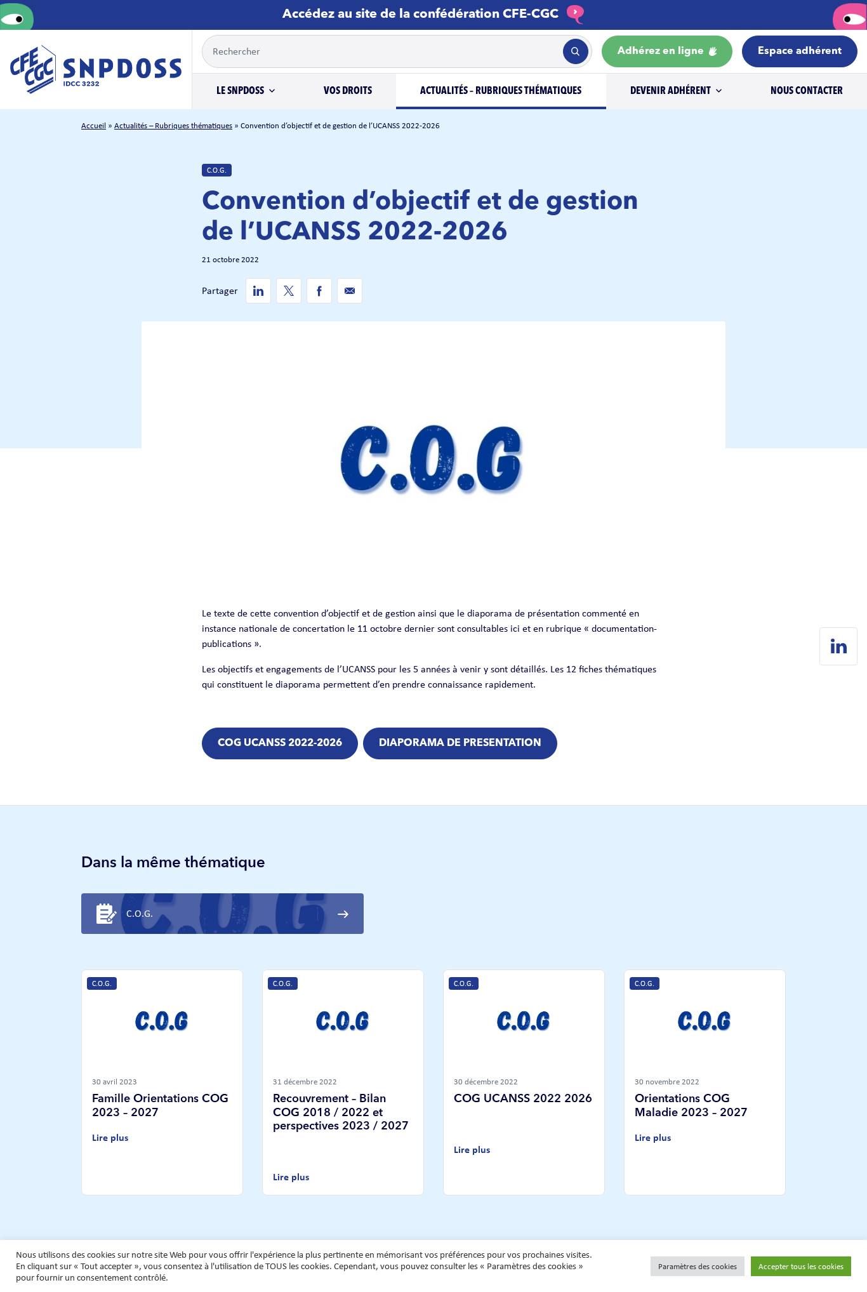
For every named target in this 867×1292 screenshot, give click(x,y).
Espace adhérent (800, 51)
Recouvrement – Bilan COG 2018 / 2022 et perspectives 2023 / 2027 (341, 1112)
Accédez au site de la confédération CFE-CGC (422, 14)
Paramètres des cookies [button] (697, 1266)
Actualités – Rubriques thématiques (500, 91)
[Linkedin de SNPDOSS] (258, 290)
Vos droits (348, 91)
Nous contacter (807, 91)
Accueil (93, 125)
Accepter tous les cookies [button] (801, 1266)
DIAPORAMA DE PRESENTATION (460, 743)
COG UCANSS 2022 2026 (523, 1099)
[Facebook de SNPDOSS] (319, 290)
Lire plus (110, 1137)
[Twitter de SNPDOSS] (288, 290)
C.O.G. (217, 170)
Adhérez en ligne (662, 51)
